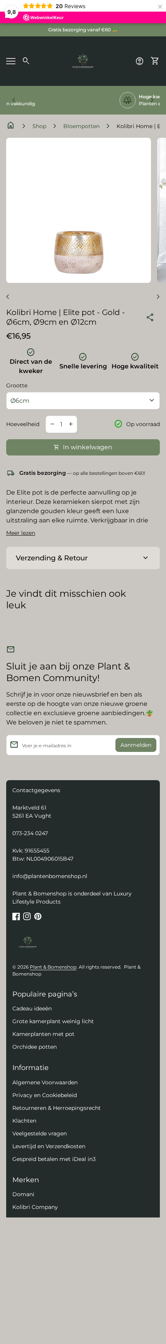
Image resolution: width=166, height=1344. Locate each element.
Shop (39, 126)
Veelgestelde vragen (39, 1133)
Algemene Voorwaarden (45, 1082)
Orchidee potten (34, 1046)
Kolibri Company (35, 1207)
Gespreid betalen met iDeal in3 (54, 1159)
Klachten (24, 1120)
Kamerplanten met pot (43, 1034)
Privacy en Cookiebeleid (44, 1095)
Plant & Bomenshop (53, 967)
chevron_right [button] (152, 100)
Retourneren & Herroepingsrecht (56, 1107)
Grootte (16, 385)
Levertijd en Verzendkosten (48, 1146)
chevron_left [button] (14, 100)
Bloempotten (81, 126)
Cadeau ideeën (32, 1008)
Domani (23, 1194)
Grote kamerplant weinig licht (53, 1021)
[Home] (83, 60)
